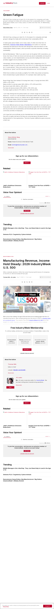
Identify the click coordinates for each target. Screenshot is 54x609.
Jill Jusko (13, 277)
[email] (31, 32)
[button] (4, 3)
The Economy (6, 10)
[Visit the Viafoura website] (47, 202)
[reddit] (29, 32)
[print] (50, 32)
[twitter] (27, 32)
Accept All (47, 606)
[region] (27, 199)
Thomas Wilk (6, 277)
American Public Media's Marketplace (21, 44)
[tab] (7, 196)
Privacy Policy (6, 606)
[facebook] (22, 32)
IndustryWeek (40, 380)
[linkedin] (24, 32)
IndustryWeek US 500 (8, 256)
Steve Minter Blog (8, 27)
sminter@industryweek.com (19, 144)
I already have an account (27, 213)
